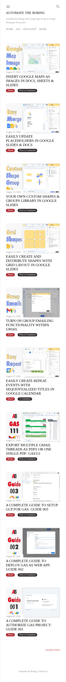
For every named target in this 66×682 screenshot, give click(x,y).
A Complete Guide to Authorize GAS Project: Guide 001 (29, 625)
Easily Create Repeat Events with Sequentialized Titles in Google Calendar (30, 387)
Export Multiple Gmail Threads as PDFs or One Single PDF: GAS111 (28, 449)
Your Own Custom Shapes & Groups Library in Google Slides (33, 200)
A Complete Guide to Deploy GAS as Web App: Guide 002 (28, 565)
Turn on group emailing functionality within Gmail (29, 325)
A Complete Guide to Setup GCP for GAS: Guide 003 (32, 507)
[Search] (58, 6)
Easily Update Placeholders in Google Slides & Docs (30, 140)
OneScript (30, 29)
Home (9, 29)
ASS (18, 29)
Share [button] (10, 90)
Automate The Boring (25, 13)
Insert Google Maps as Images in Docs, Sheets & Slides (30, 80)
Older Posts (52, 650)
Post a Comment (27, 90)
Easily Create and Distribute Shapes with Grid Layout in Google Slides (29, 262)
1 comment (24, 399)
